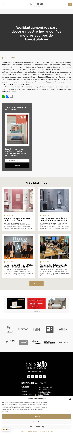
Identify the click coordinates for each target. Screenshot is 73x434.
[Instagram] (36, 376)
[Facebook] (28, 376)
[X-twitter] (32, 376)
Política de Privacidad (39, 431)
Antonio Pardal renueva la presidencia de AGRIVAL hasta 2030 (53, 267)
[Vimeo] (44, 376)
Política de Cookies (26, 431)
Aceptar (36, 416)
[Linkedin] (40, 376)
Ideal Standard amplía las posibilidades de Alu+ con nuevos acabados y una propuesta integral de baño (54, 221)
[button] (70, 399)
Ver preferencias (36, 427)
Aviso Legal (49, 431)
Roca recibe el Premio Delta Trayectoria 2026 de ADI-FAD (18, 267)
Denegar (36, 422)
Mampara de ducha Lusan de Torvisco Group (17, 219)
